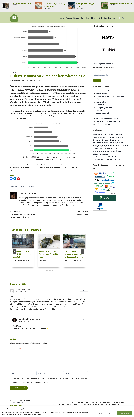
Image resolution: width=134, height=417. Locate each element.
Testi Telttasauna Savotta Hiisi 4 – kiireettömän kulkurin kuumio (23, 214)
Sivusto (67, 373)
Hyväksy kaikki (124, 413)
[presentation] (23, 241)
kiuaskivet (97, 143)
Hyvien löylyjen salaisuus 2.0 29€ (21, 3)
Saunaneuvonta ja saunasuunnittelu (65, 404)
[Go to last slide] (14, 251)
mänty (121, 143)
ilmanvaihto (98, 140)
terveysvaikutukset (99, 159)
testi (107, 159)
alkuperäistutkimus (103, 134)
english (100, 137)
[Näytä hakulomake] (122, 18)
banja (95, 137)
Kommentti (15, 349)
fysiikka (106, 137)
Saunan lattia (100, 102)
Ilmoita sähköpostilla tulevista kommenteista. (29, 383)
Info (87, 18)
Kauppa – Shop (79, 18)
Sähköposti (42, 373)
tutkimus (23, 186)
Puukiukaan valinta (103, 124)
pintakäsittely (107, 151)
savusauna (104, 154)
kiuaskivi (105, 143)
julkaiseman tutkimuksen (57, 90)
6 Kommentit (25, 260)
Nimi (13, 373)
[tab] (46, 270)
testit (112, 159)
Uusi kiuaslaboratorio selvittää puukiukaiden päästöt (22, 254)
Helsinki (112, 137)
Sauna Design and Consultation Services (98, 402)
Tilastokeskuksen (34, 99)
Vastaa (84, 290)
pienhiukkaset (97, 151)
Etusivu (61, 18)
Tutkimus (13, 72)
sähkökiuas (113, 157)
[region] (67, 411)
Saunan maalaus (101, 94)
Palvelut (69, 18)
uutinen (31, 186)
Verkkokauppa (119, 402)
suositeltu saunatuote (100, 157)
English (99, 18)
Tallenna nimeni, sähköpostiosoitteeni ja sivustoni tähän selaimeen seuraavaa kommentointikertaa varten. (49, 378)
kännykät (13, 186)
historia (119, 137)
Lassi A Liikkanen (22, 80)
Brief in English (77, 402)
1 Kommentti (77, 260)
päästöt (96, 154)
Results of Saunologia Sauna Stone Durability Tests (48, 254)
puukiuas (117, 151)
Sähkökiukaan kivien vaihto (106, 119)
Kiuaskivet (99, 105)
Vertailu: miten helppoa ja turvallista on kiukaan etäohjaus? (74, 254)
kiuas (117, 140)
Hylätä (111, 413)
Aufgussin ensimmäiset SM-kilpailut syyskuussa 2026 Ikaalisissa (85, 4)
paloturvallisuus (111, 148)
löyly (116, 143)
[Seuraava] (82, 251)
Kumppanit (115, 404)
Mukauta (100, 413)
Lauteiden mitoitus (103, 91)
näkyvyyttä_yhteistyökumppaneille (111, 145)
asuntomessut (118, 134)
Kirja (93, 18)
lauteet (111, 143)
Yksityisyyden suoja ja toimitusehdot (97, 404)
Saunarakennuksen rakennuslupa (108, 122)
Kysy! (122, 404)
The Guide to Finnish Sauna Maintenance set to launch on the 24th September (55, 4)
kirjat (111, 140)
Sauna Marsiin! (82, 213)
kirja (106, 140)
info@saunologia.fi (16, 402)
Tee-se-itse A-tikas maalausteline (120, 3)
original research (98, 148)
